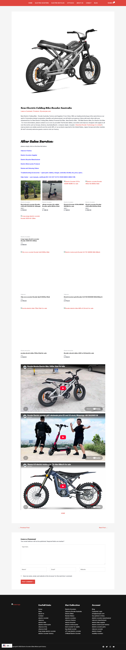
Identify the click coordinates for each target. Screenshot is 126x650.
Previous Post (24, 527)
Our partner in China (98, 616)
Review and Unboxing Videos (30, 168)
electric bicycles (70, 622)
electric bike (42, 622)
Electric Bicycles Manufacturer (30, 159)
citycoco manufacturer (99, 620)
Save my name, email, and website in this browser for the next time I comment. (47, 576)
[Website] (92, 570)
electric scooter (43, 618)
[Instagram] (110, 647)
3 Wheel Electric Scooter (73, 633)
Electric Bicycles (57, 3)
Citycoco (70, 3)
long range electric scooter (47, 631)
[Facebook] (103, 647)
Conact (88, 3)
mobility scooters (97, 633)
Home (30, 3)
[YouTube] (113, 647)
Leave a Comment (26, 111)
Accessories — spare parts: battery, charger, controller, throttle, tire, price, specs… (57, 173)
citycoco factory (70, 620)
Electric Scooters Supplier (29, 155)
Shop (40, 611)
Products (36, 111)
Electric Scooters (42, 3)
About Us (80, 3)
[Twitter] (107, 647)
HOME (63, 513)
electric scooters (70, 618)
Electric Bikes (69, 613)
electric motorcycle (44, 624)
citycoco (41, 620)
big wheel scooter (70, 629)
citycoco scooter (97, 629)
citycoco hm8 (42, 629)
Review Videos (69, 616)
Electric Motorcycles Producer (30, 164)
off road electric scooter (73, 631)
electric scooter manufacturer (101, 618)
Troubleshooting (26, 173)
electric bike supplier (98, 622)
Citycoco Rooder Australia (73, 611)
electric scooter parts (99, 627)
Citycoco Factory (26, 151)
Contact (40, 616)
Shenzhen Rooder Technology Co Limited (88, 125)
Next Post (103, 527)
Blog (96, 3)
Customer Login (97, 611)
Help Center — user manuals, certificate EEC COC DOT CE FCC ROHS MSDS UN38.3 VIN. (48, 177)
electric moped (96, 631)
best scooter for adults (72, 627)
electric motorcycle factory (100, 624)
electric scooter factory (45, 633)
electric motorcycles (71, 624)
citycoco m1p (42, 627)
